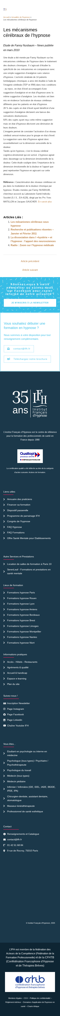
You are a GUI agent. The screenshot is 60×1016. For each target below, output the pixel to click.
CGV (26, 998)
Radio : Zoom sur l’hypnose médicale (32, 245)
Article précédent (30, 261)
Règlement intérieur (13, 1002)
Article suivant (30, 270)
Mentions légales (15, 998)
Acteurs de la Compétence (20, 953)
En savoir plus (45, 201)
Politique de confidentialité (40, 998)
